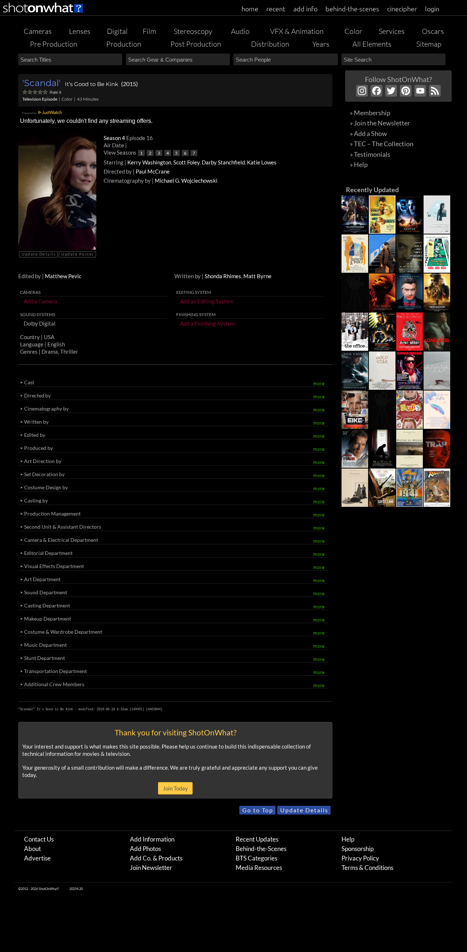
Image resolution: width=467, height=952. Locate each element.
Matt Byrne (257, 276)
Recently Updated (372, 190)
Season (115, 138)
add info (305, 8)
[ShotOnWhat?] (43, 13)
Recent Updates (257, 839)
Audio (240, 31)
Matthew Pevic (63, 276)
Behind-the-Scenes (261, 848)
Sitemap (428, 43)
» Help (359, 164)
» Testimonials (370, 154)
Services (392, 31)
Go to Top (257, 810)
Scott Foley (186, 162)
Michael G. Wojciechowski (186, 180)
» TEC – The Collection (381, 144)
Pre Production (53, 43)
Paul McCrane (153, 171)
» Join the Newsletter (380, 123)
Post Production (195, 43)
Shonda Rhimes (223, 276)
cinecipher (402, 8)
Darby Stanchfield (223, 162)
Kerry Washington (149, 162)
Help (347, 839)
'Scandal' (41, 83)
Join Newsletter (151, 867)
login (432, 8)
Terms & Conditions (367, 867)
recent (275, 8)
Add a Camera (40, 301)
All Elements (371, 43)
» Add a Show (368, 133)
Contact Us (39, 839)
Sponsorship (357, 848)
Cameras (38, 31)
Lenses (79, 31)
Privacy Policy (360, 858)
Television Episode (39, 99)
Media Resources (259, 867)
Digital (117, 31)
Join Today (175, 788)
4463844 (154, 709)
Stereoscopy (193, 31)
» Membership (370, 113)
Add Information (152, 839)
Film (149, 31)
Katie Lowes (262, 162)
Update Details (39, 254)
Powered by (29, 113)
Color (353, 31)
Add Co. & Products (156, 858)
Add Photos (145, 848)
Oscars (433, 31)
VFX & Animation (297, 31)
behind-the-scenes (352, 8)
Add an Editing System (207, 301)
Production (123, 43)
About (32, 848)
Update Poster (77, 254)
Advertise (37, 858)
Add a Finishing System (207, 323)
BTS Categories (256, 858)
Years (320, 43)
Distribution (270, 43)
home (250, 8)
